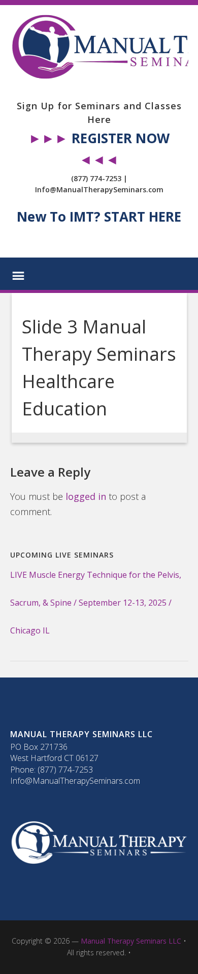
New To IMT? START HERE (99, 216)
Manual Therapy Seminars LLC (131, 941)
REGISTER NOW (121, 138)
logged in (85, 496)
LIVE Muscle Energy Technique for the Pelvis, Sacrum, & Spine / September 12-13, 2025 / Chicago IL (95, 602)
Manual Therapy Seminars (99, 47)
